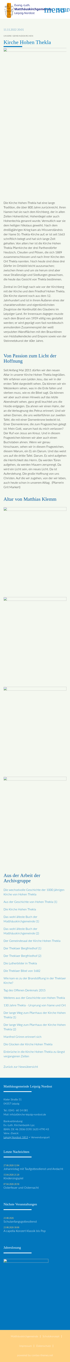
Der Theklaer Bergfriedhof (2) (22, 955)
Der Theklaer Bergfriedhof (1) (22, 948)
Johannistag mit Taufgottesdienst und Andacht (33, 1168)
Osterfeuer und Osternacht (21, 1187)
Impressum (25, 1346)
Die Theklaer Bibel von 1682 (22, 970)
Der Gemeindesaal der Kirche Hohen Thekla (32, 940)
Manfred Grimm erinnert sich (22, 1036)
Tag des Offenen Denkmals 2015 (25, 990)
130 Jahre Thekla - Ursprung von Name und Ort (35, 1005)
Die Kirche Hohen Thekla (20, 909)
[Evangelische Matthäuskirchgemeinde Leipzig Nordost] (28, 9)
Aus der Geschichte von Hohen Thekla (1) (30, 901)
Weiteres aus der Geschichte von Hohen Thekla (34, 997)
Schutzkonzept (51, 1336)
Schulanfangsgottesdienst (20, 1221)
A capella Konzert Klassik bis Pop (25, 1231)
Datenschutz (43, 1346)
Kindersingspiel (13, 1178)
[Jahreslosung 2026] (26, 1317)
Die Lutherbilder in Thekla (20, 963)
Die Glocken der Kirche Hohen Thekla (28, 1044)
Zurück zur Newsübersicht (21, 1066)
